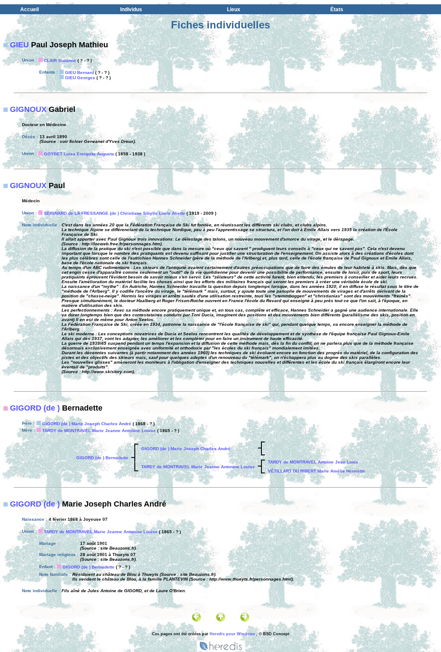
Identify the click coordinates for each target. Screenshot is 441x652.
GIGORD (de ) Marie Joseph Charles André (86, 423)
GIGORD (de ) (35, 408)
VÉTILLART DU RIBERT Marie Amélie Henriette (316, 471)
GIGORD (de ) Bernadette (102, 457)
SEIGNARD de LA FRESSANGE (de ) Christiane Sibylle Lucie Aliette (114, 213)
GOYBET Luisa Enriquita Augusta (79, 153)
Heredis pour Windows (232, 634)
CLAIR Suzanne (60, 60)
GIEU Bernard (79, 72)
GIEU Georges (80, 77)
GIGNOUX (28, 109)
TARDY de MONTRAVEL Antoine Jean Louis (313, 462)
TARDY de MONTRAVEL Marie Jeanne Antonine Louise (99, 430)
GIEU (19, 44)
